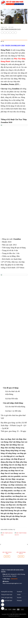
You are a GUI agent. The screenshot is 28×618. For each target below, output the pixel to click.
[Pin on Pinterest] (13, 32)
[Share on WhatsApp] (2, 32)
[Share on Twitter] (7, 32)
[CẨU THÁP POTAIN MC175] (21, 541)
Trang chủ (4, 27)
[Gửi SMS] (2, 600)
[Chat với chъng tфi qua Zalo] (2, 604)
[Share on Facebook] (5, 32)
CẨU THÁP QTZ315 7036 (7, 553)
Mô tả (2, 41)
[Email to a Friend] (10, 32)
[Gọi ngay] (2, 608)
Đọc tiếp (7, 556)
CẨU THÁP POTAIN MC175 (21, 553)
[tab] (14, 41)
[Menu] (26, 2)
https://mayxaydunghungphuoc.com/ (12, 583)
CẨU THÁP (10, 27)
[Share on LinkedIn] (15, 32)
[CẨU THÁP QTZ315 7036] (7, 541)
